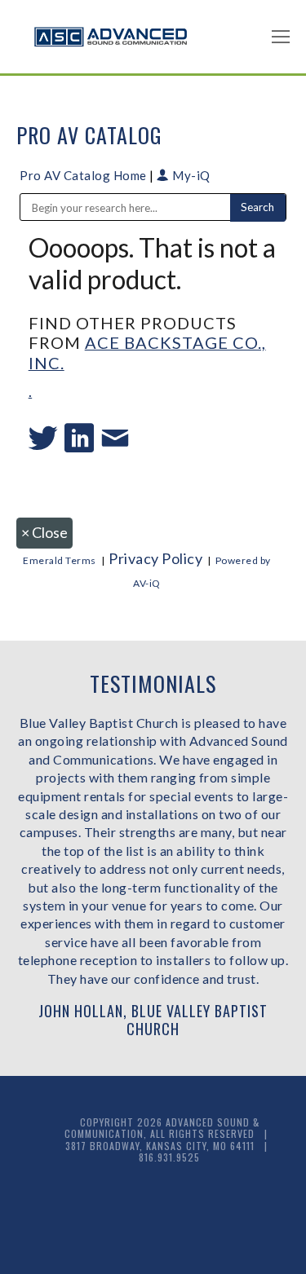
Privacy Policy (155, 558)
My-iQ (190, 175)
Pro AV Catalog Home (84, 175)
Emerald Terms (59, 560)
